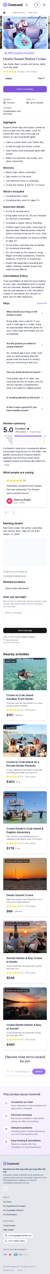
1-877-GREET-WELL (25, 636)
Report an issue (12, 640)
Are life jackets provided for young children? (21, 345)
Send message (25, 630)
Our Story (7, 1202)
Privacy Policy (8, 1270)
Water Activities (19, 13)
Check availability (25, 89)
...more (6, 465)
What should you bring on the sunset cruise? (22, 313)
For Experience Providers (14, 1206)
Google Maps (35, 432)
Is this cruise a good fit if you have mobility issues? (22, 409)
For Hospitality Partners (13, 1210)
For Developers (10, 1214)
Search (38, 1071)
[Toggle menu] (44, 4)
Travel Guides (9, 1225)
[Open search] (26, 4)
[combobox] (21, 1071)
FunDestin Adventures (14, 576)
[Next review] (14, 512)
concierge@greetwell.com (19, 1235)
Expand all (42, 303)
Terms (19, 1270)
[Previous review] (6, 512)
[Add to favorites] (42, 19)
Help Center (8, 1230)
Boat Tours (33, 13)
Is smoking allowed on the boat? (23, 397)
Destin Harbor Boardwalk (17, 588)
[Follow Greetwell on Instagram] (5, 1188)
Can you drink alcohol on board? (24, 372)
